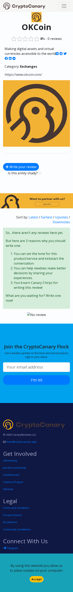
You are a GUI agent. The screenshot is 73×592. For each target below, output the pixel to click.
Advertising (10, 460)
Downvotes (61, 222)
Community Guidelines (17, 529)
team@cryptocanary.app (21, 441)
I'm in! (36, 380)
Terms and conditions (16, 508)
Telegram (12, 548)
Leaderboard (11, 475)
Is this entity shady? (23, 173)
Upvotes (61, 217)
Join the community (14, 467)
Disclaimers (10, 522)
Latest (33, 217)
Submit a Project (13, 482)
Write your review (22, 167)
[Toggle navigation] (64, 6)
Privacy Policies (12, 515)
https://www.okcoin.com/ (23, 74)
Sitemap (8, 489)
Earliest (46, 217)
